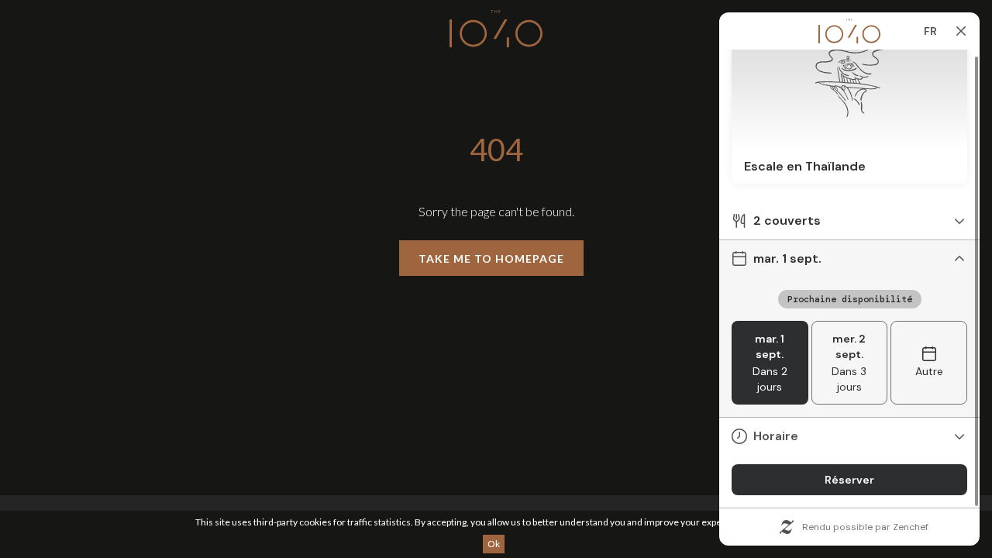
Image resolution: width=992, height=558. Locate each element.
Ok (493, 543)
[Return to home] (496, 31)
